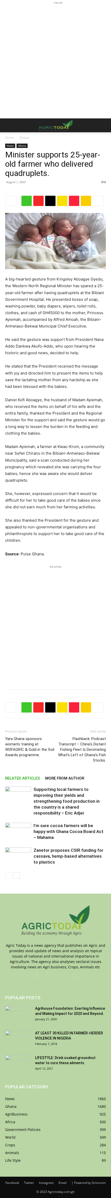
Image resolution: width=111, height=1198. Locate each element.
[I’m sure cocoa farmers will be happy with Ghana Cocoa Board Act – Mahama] (18, 831)
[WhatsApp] (76, 976)
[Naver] (26, 201)
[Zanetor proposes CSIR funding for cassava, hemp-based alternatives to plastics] (18, 856)
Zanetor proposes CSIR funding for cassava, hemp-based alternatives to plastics (68, 856)
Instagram (46, 1183)
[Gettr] (74, 201)
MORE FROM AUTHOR (64, 778)
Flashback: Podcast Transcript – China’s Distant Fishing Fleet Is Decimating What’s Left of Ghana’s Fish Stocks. (82, 749)
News (10, 145)
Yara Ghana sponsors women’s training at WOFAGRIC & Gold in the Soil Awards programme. (29, 746)
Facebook (12, 1183)
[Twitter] (62, 976)
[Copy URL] (50, 201)
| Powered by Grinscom (89, 1183)
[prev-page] (8, 875)
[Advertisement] (55, 60)
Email (63, 1183)
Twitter (29, 1183)
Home (9, 137)
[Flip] (38, 201)
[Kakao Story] (62, 201)
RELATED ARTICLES (22, 778)
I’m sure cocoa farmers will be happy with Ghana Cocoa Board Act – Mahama (69, 831)
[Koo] (86, 201)
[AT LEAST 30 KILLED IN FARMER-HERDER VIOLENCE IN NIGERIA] (18, 1040)
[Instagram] (48, 976)
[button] (9, 125)
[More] (98, 201)
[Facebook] (34, 976)
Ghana (24, 137)
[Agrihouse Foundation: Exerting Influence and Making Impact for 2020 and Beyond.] (18, 1015)
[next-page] (16, 875)
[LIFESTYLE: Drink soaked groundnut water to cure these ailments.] (18, 1064)
